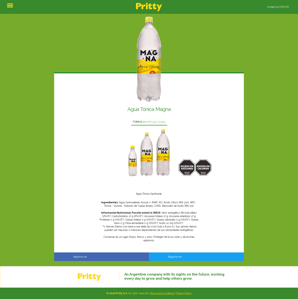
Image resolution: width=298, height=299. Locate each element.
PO (287, 7)
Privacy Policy (184, 293)
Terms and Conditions (162, 293)
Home (149, 7)
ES (282, 7)
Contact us (273, 7)
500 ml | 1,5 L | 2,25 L (149, 121)
